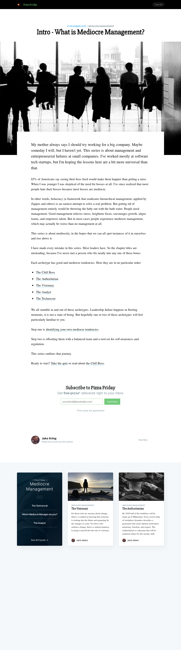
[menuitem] (30, 5)
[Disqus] (90, 595)
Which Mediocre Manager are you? (39, 514)
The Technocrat (45, 298)
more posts (53, 441)
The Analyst (43, 292)
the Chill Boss (95, 363)
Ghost (161, 640)
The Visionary (45, 285)
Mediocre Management (101, 26)
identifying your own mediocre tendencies (72, 329)
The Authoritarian (47, 279)
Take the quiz (59, 363)
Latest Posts (150, 640)
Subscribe (158, 4)
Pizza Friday (30, 4)
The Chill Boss (45, 272)
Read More (143, 440)
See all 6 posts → (39, 540)
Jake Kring (49, 438)
